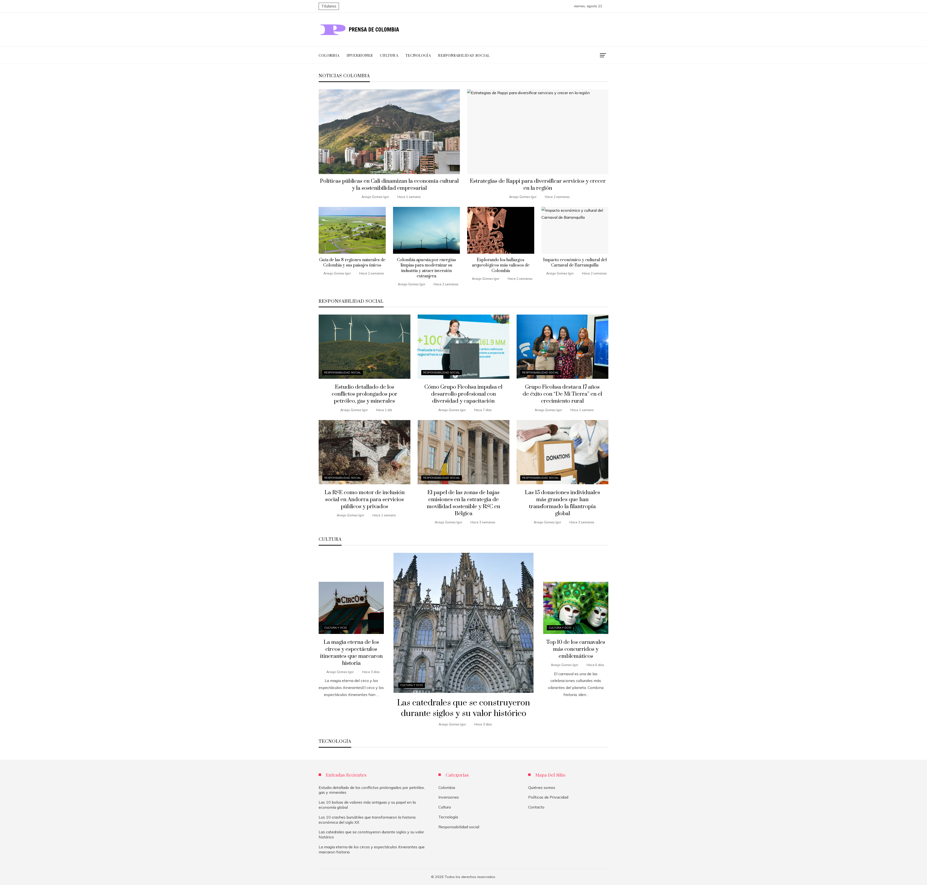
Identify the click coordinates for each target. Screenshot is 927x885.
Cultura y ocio (411, 685)
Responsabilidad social (342, 372)
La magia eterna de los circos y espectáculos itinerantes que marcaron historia (351, 653)
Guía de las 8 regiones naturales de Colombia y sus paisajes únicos (352, 262)
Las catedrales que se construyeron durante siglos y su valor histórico (463, 708)
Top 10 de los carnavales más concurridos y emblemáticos (575, 649)
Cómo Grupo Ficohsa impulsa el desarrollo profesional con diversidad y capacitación (463, 394)
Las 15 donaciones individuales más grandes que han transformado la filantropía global (562, 503)
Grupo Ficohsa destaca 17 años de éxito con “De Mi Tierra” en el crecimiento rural (562, 394)
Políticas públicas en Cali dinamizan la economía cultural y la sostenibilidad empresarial (389, 185)
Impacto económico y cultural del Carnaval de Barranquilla (575, 262)
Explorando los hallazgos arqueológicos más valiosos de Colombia (500, 265)
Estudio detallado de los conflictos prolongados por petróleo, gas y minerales (364, 394)
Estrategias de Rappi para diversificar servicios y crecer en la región (538, 185)
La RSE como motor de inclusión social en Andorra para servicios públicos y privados (364, 499)
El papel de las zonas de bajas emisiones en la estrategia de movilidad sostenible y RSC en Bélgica (463, 503)
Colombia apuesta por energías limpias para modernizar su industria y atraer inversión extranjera (426, 268)
